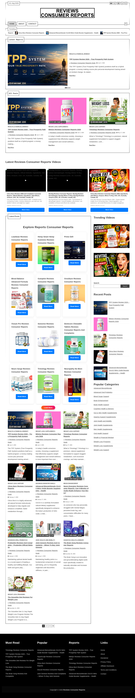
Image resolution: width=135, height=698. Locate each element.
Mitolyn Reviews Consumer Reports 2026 (111, 33)
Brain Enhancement (71, 483)
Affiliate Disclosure (107, 666)
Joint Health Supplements (103, 425)
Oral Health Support (101, 433)
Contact (32, 24)
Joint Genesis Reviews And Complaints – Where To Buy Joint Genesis (48, 545)
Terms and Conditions (109, 670)
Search (96, 283)
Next (53, 626)
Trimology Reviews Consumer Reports (104, 129)
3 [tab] (69, 87)
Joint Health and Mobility (45, 540)
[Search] (125, 24)
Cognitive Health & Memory (74, 540)
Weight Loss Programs (16, 594)
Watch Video (26, 209)
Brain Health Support (101, 405)
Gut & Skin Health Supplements (105, 413)
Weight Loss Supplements (58, 126)
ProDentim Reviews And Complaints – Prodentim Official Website (20, 545)
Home (11, 24)
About (21, 24)
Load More (48, 408)
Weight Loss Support (97, 126)
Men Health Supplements (103, 429)
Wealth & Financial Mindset (79, 54)
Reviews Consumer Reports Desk (83, 63)
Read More (72, 75)
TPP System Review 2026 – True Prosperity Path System (75, 33)
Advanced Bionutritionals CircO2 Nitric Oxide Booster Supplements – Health (27, 33)
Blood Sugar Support (101, 396)
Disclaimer (104, 658)
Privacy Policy (106, 662)
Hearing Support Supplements (105, 417)
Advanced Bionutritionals (45, 483)
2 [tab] (68, 87)
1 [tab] (66, 87)
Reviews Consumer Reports (74, 690)
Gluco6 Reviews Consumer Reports (50, 670)
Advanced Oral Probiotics (18, 540)
